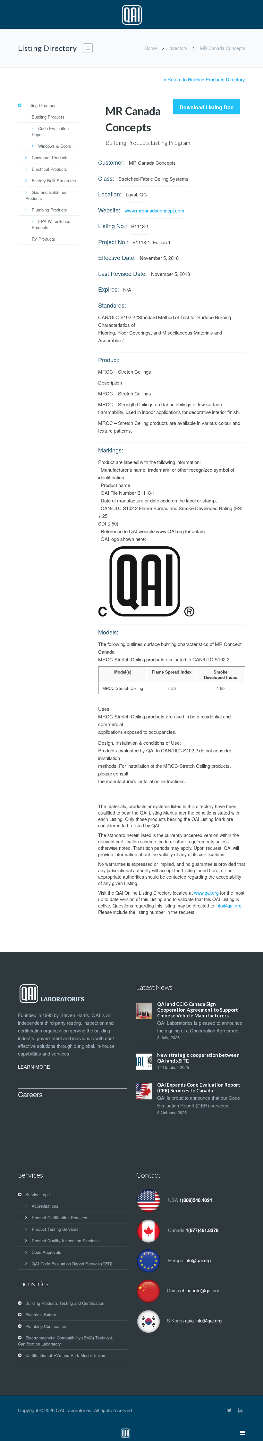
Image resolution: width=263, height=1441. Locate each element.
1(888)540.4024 (195, 1200)
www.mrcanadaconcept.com (154, 210)
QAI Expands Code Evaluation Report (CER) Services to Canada (198, 1087)
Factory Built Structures (54, 181)
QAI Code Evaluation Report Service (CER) (72, 1264)
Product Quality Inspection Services (65, 1241)
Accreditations (45, 1206)
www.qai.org (206, 893)
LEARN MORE (34, 1066)
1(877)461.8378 (202, 1230)
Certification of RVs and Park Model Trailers (65, 1355)
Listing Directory (40, 105)
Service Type (37, 1194)
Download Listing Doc (206, 107)
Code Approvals (46, 1252)
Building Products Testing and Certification (64, 1303)
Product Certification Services (59, 1217)
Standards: (112, 305)
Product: (108, 359)
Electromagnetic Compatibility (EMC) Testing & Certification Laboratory (65, 1341)
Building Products (48, 117)
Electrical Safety (40, 1315)
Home (151, 48)
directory (178, 48)
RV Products (43, 239)
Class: (106, 178)
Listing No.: (112, 225)
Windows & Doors (54, 146)
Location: (110, 194)
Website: (109, 210)
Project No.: (113, 241)
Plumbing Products (49, 210)
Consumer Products (50, 157)
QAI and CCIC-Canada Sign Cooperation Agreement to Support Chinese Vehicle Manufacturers (197, 1009)
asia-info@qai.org (203, 1320)
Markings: (110, 450)
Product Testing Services (55, 1229)
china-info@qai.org (199, 1290)
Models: (108, 632)
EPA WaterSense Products (51, 224)
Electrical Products (49, 169)
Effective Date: (117, 257)
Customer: (111, 162)
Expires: (108, 289)
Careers (30, 1094)
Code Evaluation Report (50, 131)
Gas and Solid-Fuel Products (46, 195)
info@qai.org (229, 905)
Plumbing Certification (45, 1326)
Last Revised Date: (122, 273)
